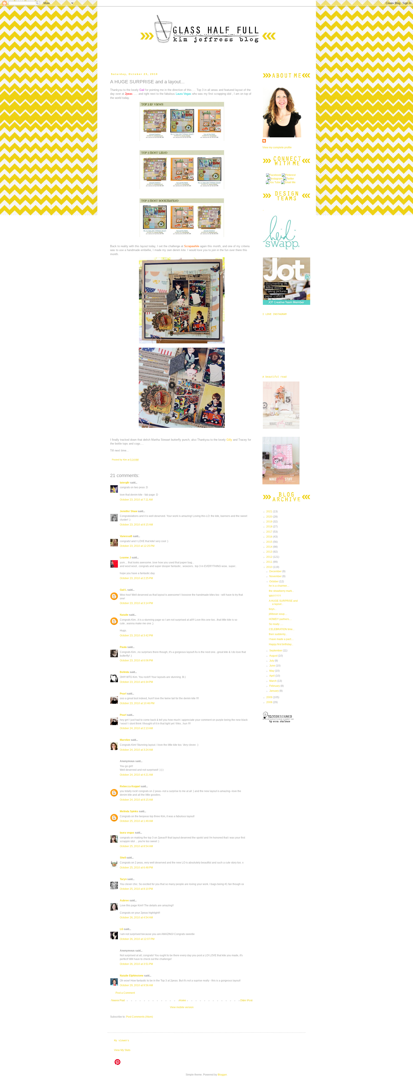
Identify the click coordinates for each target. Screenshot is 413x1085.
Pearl (123, 693)
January (274, 690)
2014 (269, 546)
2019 (269, 521)
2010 (269, 567)
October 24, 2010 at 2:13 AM (136, 728)
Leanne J (125, 557)
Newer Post (118, 1000)
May (272, 670)
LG (121, 929)
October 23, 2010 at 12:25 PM (137, 545)
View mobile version (182, 1007)
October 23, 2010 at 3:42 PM (136, 635)
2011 (269, 561)
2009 (269, 697)
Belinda (124, 672)
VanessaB (126, 536)
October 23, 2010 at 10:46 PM (137, 703)
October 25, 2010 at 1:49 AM (136, 821)
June (272, 665)
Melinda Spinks (129, 811)
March (273, 680)
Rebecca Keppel (130, 786)
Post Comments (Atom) (139, 1016)
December (275, 571)
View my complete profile (277, 147)
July (272, 660)
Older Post (246, 1000)
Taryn (123, 879)
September (276, 650)
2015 (269, 541)
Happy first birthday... (281, 644)
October (274, 581)
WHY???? (275, 595)
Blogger (222, 1074)
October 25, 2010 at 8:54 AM (136, 846)
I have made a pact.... (281, 639)
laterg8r (124, 482)
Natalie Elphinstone (131, 975)
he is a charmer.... (279, 585)
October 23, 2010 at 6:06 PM (136, 660)
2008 (269, 702)
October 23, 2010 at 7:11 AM (136, 499)
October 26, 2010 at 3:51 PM (136, 964)
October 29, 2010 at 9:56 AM (136, 985)
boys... (272, 609)
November (275, 576)
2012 (269, 556)
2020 (269, 516)
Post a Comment (125, 992)
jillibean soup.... (278, 613)
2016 (269, 536)
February (274, 685)
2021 (269, 511)
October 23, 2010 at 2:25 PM (136, 578)
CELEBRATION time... (281, 629)
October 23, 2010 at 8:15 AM (136, 524)
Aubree (124, 900)
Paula (123, 647)
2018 (269, 526)
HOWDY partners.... (280, 619)
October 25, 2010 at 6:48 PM (136, 867)
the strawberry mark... (281, 590)
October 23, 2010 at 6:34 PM (136, 682)
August (273, 655)
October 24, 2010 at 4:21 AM (136, 774)
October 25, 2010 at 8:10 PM (136, 888)
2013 (269, 551)
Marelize (125, 739)
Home (182, 1000)
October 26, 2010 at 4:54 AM (136, 917)
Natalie (124, 614)
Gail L (123, 589)
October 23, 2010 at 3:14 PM (136, 603)
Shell (123, 857)
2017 (269, 531)
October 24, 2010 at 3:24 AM (136, 749)
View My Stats (122, 1050)
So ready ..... (276, 624)
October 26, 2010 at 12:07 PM (137, 939)
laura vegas (127, 832)
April (272, 675)
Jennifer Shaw (128, 511)
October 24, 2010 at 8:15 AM (136, 799)
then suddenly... (278, 634)
